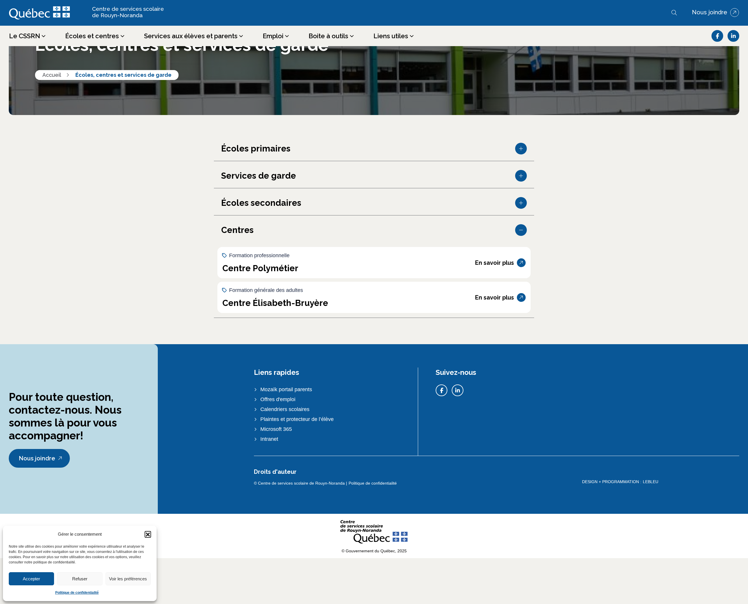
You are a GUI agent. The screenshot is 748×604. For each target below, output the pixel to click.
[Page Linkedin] (733, 36)
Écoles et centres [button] (92, 36)
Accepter (31, 578)
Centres (237, 230)
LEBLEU (650, 481)
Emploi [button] (273, 36)
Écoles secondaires (261, 203)
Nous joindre (709, 12)
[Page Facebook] (717, 36)
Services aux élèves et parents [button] (191, 36)
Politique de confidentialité (77, 593)
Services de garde (258, 176)
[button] (148, 534)
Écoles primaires (255, 149)
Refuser (79, 578)
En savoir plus (494, 262)
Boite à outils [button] (328, 36)
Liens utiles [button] (390, 36)
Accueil (51, 75)
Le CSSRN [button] (24, 36)
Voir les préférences (128, 578)
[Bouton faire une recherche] (674, 13)
